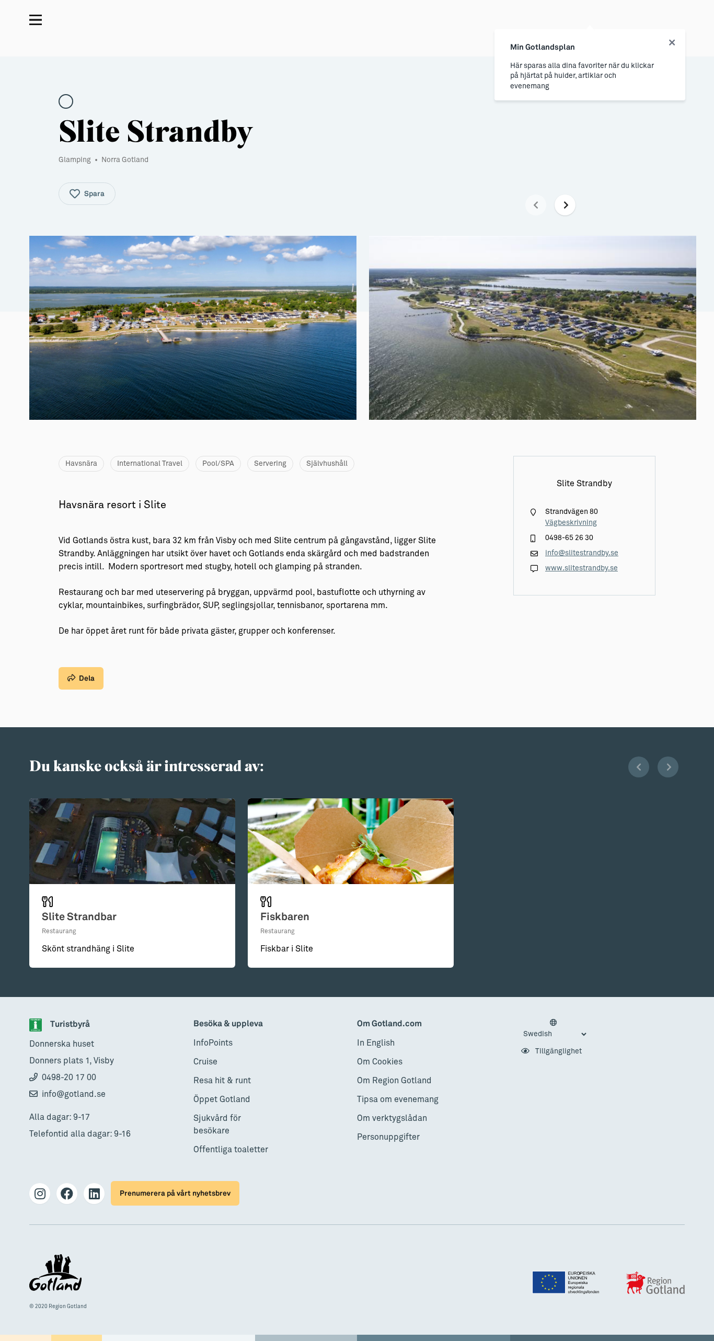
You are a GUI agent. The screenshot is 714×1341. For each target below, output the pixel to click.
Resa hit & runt (222, 1080)
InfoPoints (213, 1043)
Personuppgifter (388, 1137)
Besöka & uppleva (228, 1024)
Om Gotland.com (389, 1024)
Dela (87, 678)
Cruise (205, 1062)
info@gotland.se (74, 1094)
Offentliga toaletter (230, 1149)
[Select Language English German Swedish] (554, 1029)
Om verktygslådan (392, 1118)
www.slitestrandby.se (581, 568)
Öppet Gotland (221, 1099)
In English (376, 1043)
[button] (535, 204)
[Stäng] (672, 43)
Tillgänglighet (558, 1051)
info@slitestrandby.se (581, 553)
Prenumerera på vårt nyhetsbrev (175, 1193)
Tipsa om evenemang (398, 1099)
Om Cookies (379, 1062)
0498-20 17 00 (69, 1077)
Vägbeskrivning (571, 522)
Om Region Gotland (394, 1080)
